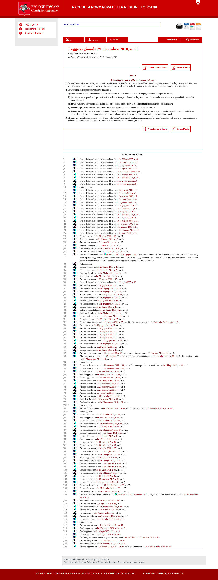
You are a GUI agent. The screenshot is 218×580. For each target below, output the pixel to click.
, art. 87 (122, 540)
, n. (164, 353)
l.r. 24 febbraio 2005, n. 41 (127, 208)
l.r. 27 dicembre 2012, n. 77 (113, 485)
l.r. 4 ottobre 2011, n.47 (106, 393)
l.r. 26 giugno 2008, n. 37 (127, 205)
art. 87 (170, 408)
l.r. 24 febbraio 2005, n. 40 (127, 159)
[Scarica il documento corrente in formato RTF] (186, 28)
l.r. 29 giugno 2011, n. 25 (107, 267)
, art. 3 (175, 322)
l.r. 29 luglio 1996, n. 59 (126, 165)
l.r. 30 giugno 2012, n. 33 (112, 433)
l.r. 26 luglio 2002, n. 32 (126, 211)
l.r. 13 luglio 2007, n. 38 (126, 218)
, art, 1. (123, 543)
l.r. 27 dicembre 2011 (154, 353)
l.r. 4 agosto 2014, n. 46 (109, 500)
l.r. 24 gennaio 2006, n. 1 (127, 196)
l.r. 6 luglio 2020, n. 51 (107, 525)
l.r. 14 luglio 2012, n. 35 (173, 365)
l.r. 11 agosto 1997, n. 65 (127, 168)
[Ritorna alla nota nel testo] (74, 159)
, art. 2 (120, 547)
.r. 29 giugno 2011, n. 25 (108, 319)
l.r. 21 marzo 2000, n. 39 (127, 199)
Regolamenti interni (33, 33)
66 (167, 353)
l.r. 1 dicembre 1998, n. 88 (127, 224)
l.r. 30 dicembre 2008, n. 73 (128, 230)
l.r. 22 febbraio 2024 (153, 408)
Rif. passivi (114, 39)
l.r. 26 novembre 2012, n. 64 (107, 482)
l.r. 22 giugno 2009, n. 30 (127, 181)
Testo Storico (194, 40)
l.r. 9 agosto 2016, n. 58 (104, 513)
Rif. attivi (94, 40)
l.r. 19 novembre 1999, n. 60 (128, 171)
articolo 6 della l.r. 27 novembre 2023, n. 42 (141, 537)
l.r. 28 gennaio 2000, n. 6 (127, 175)
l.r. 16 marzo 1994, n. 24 (127, 162)
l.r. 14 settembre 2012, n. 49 (107, 479)
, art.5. (117, 531)
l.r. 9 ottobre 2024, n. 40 (110, 543)
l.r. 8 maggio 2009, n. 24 (127, 233)
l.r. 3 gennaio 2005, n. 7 (126, 202)
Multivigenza (172, 39)
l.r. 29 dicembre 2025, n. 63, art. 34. (157, 547)
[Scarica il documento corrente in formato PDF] (192, 29)
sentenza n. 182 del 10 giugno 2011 (121, 254)
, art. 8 (122, 528)
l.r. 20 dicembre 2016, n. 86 (109, 516)
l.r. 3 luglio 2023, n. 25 (105, 531)
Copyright (149, 573)
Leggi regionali (31, 24)
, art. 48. (120, 525)
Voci (70, 40)
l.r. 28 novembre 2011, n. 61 (94, 359)
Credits (161, 573)
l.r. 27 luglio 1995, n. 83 (126, 282)
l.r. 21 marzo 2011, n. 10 (106, 236)
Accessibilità (175, 573)
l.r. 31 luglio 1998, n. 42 (126, 193)
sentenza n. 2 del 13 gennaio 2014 (132, 494)
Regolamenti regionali (34, 29)
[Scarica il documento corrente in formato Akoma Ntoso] (198, 29)
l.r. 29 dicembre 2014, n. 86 (111, 507)
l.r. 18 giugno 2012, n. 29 (110, 430)
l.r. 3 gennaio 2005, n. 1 (126, 227)
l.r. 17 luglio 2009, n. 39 (126, 184)
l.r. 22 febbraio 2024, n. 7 (108, 540)
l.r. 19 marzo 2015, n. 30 (108, 510)
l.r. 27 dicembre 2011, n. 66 (114, 408)
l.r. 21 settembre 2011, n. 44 (162, 356)
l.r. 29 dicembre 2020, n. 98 (108, 528)
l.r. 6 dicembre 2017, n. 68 (162, 322)
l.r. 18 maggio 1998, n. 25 (127, 221)
